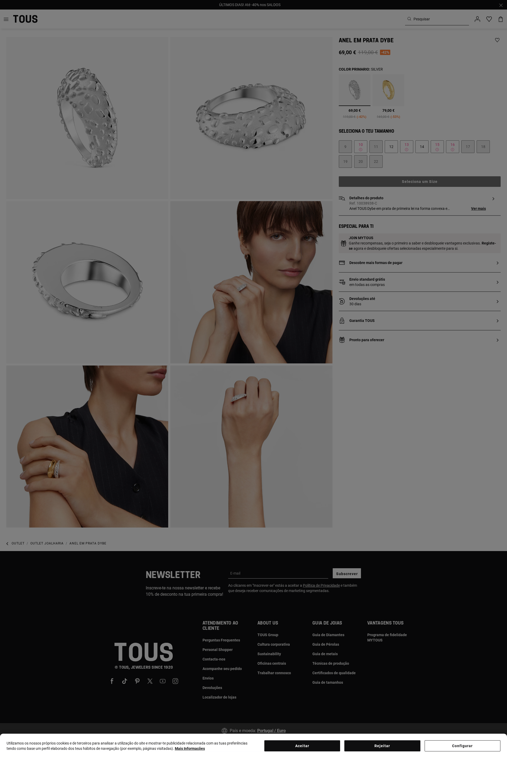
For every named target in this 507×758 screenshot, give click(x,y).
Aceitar (302, 746)
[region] (253, 746)
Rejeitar (382, 746)
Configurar (462, 746)
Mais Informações (190, 748)
